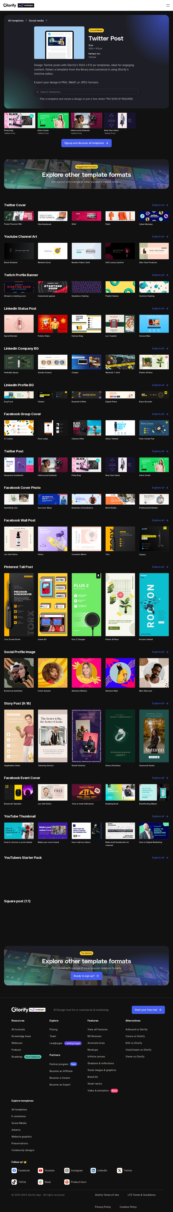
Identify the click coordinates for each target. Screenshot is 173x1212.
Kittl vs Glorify (134, 1042)
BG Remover (95, 1036)
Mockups (93, 1049)
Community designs (22, 1150)
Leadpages (56, 1043)
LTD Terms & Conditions (142, 1194)
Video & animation (98, 1090)
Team (53, 1036)
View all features (98, 1029)
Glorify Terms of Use (107, 1194)
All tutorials (18, 1029)
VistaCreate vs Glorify (138, 1049)
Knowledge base (21, 1036)
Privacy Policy (103, 1206)
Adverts (16, 1129)
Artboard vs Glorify (136, 1029)
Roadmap (16, 1056)
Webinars (16, 1042)
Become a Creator (60, 1077)
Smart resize (95, 1083)
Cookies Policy (128, 1206)
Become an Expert (60, 1084)
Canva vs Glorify (135, 1036)
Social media (36, 20)
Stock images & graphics (102, 1070)
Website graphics (21, 1136)
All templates (15, 20)
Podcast (16, 1049)
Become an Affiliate (61, 1071)
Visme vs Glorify (135, 1056)
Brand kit (93, 1076)
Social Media (19, 1123)
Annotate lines (96, 1042)
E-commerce (18, 1116)
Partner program (59, 1064)
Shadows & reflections (101, 1063)
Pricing (53, 1029)
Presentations (19, 1143)
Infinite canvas (96, 1056)
